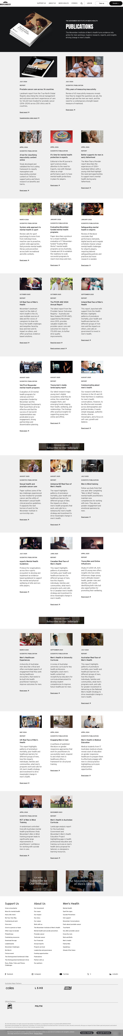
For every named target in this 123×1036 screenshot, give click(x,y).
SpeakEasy (66, 947)
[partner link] (18, 992)
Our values (37, 921)
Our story (37, 918)
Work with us (38, 924)
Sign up (101, 3)
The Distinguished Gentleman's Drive (17, 960)
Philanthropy (9, 934)
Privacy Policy (38, 1033)
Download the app (11, 940)
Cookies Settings (87, 1033)
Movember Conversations (71, 921)
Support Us (41, 3)
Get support (67, 918)
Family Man (66, 944)
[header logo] (5, 3)
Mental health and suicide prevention (46, 931)
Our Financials (38, 940)
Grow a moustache (11, 908)
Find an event (9, 953)
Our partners (38, 963)
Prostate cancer (39, 934)
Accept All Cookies (104, 1033)
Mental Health (67, 908)
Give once (8, 924)
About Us (52, 3)
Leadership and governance (43, 950)
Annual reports (39, 944)
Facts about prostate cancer (72, 924)
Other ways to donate (12, 931)
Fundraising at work (11, 921)
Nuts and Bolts (67, 937)
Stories (74, 3)
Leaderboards (9, 944)
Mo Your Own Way (10, 918)
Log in (89, 3)
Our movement (39, 908)
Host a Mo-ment (10, 914)
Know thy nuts (67, 934)
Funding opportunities (41, 953)
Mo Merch (8, 950)
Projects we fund (39, 947)
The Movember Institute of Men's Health (47, 927)
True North (66, 927)
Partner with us (39, 960)
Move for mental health (12, 911)
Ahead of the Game (69, 950)
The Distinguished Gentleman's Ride (17, 956)
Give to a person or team (13, 927)
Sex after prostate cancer (71, 931)
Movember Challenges (12, 947)
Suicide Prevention (69, 914)
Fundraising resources (12, 937)
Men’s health (67, 940)
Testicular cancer (39, 937)
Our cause (37, 911)
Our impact (37, 914)
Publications (38, 956)
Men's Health (64, 3)
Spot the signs (67, 911)
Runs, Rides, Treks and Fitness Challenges (15, 964)
